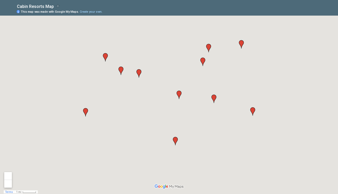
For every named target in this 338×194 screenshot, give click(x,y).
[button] (85, 112)
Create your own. (91, 11)
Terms (9, 192)
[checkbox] (58, 6)
